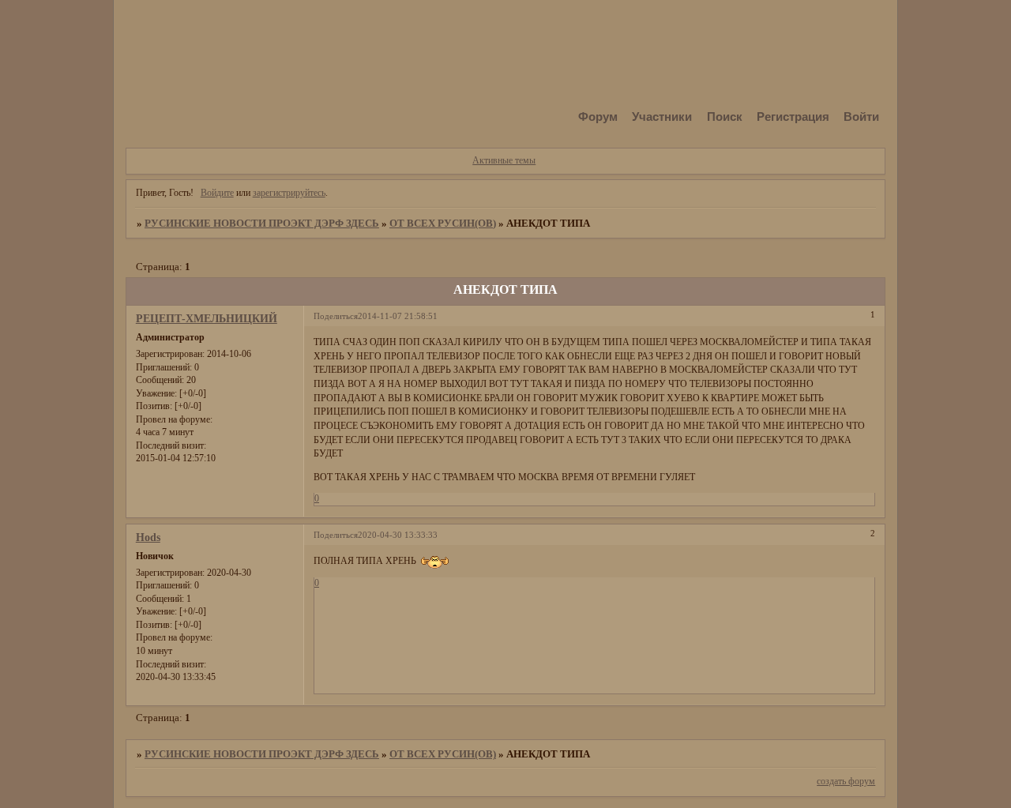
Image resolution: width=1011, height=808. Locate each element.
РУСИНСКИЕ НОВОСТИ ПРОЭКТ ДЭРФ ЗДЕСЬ (262, 223)
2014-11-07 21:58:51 (398, 316)
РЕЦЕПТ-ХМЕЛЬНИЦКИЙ (206, 318)
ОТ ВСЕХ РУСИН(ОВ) (442, 223)
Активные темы (504, 160)
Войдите (217, 192)
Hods (148, 537)
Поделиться (336, 316)
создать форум (846, 781)
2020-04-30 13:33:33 (398, 535)
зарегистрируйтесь (289, 192)
